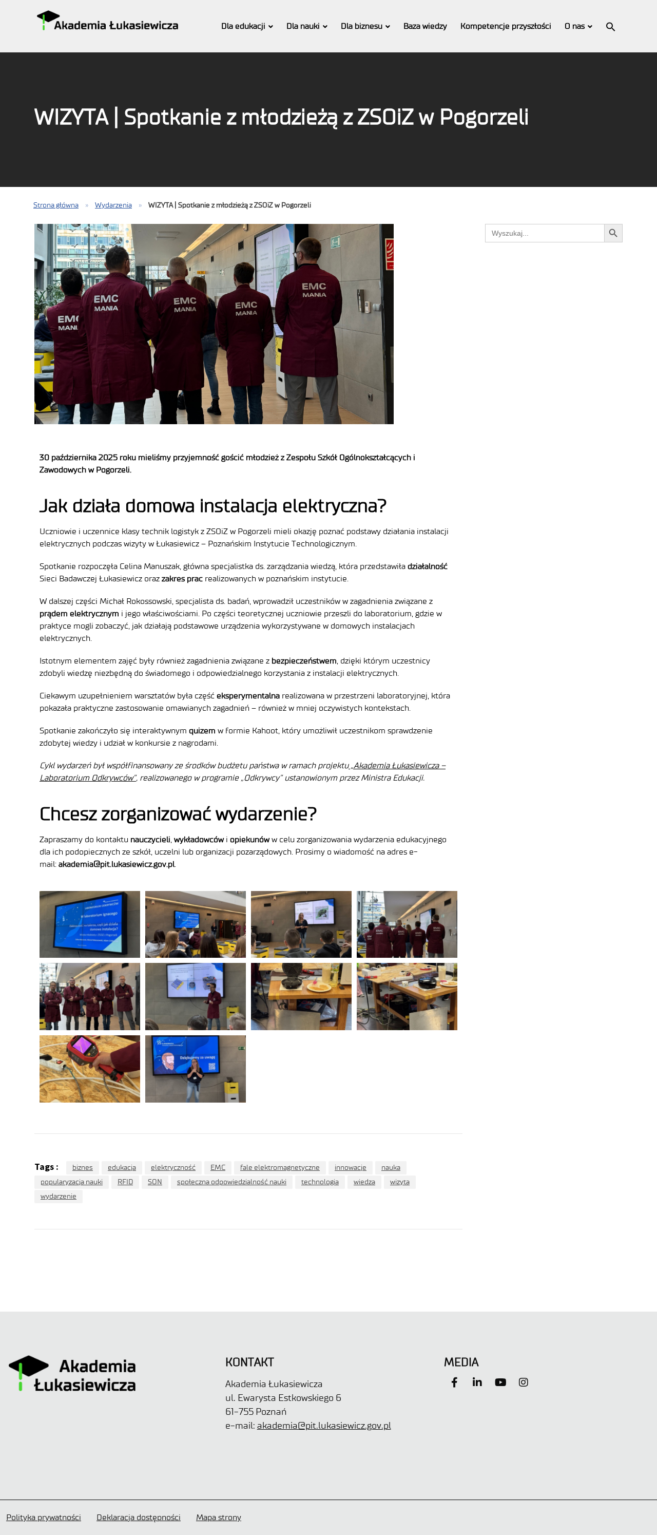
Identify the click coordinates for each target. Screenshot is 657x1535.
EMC (217, 1167)
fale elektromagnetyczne (280, 1167)
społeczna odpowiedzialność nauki (231, 1182)
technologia (320, 1182)
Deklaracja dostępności (138, 1517)
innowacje (350, 1167)
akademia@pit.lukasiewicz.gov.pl (324, 1425)
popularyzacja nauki (72, 1182)
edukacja (122, 1167)
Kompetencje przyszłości (505, 26)
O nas (575, 26)
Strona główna (56, 205)
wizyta (400, 1182)
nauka (390, 1167)
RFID (125, 1182)
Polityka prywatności (43, 1517)
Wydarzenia (113, 205)
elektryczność (173, 1167)
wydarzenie (58, 1196)
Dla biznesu (361, 26)
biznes (82, 1167)
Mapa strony (218, 1517)
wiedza (364, 1182)
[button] (611, 26)
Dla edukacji (243, 26)
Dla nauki (303, 26)
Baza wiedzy (425, 26)
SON (155, 1182)
